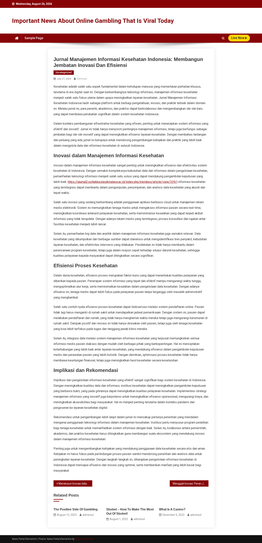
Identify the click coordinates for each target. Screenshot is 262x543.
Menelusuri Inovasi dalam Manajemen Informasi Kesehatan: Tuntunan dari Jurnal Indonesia (75, 483)
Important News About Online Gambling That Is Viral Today (93, 20)
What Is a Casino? (172, 509)
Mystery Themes (84, 539)
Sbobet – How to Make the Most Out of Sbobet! (130, 511)
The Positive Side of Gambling (76, 509)
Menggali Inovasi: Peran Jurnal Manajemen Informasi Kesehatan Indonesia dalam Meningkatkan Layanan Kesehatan (190, 483)
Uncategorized (64, 72)
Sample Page (34, 38)
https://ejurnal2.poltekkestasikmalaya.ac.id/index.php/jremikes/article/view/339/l (122, 182)
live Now (238, 38)
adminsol (82, 78)
